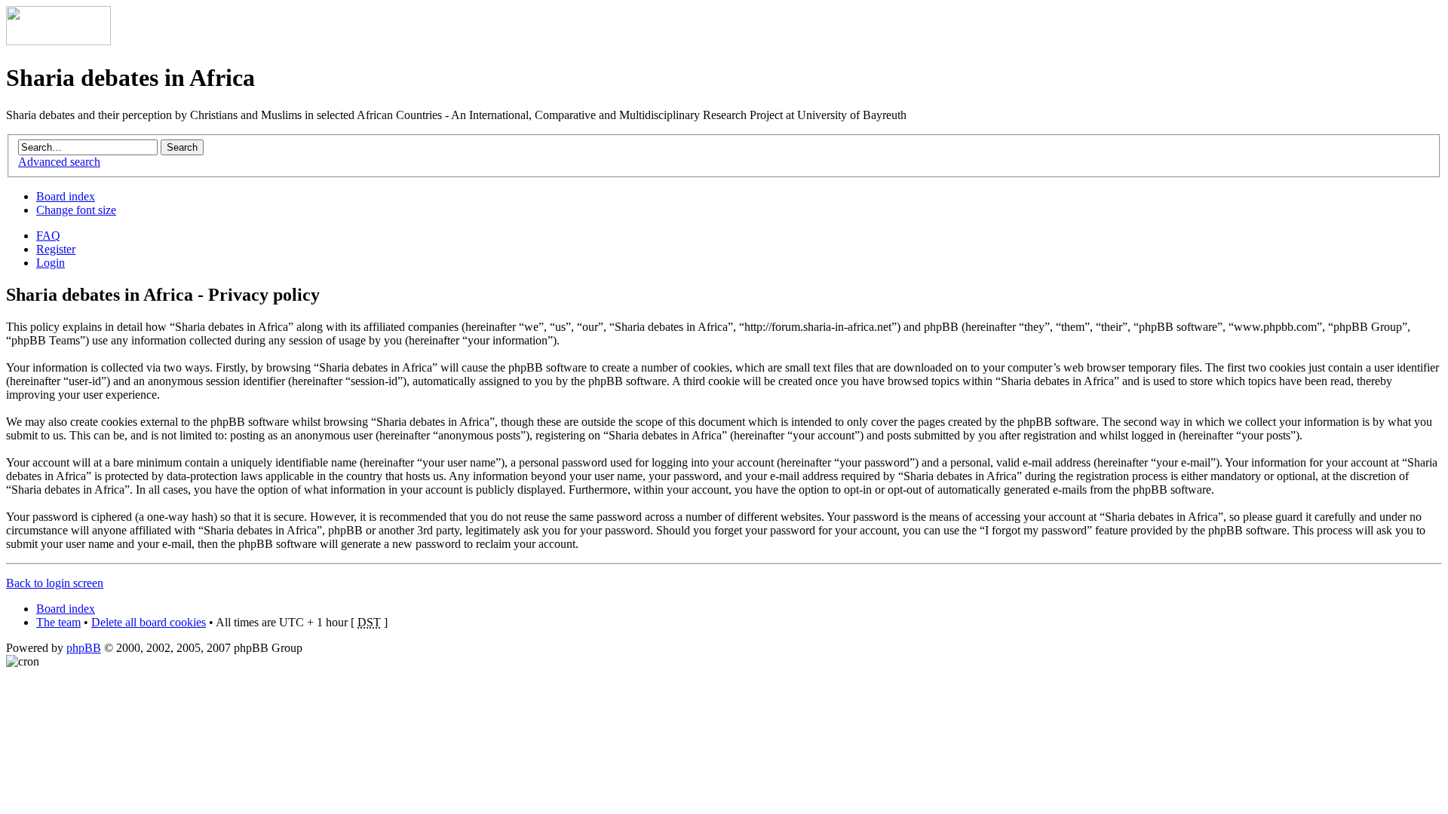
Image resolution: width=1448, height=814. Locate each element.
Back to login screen (54, 583)
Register (55, 249)
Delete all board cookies (148, 622)
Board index (65, 196)
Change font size (76, 210)
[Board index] (58, 41)
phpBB (83, 647)
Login (50, 262)
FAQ (48, 235)
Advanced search (59, 161)
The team (58, 622)
